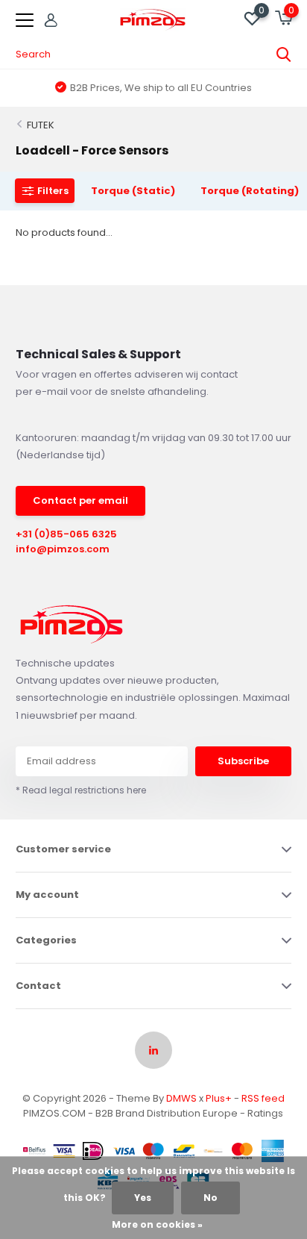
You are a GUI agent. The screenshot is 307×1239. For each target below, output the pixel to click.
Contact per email (80, 500)
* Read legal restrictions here (81, 790)
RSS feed (263, 1098)
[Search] (283, 54)
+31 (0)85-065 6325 (66, 534)
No (210, 1197)
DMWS (181, 1098)
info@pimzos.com (63, 549)
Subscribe (243, 761)
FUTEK (40, 125)
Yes (142, 1197)
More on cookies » (157, 1224)
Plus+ (219, 1098)
